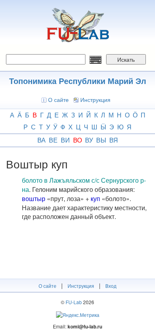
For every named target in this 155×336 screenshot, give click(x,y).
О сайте (58, 100)
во (77, 140)
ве (53, 140)
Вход (110, 285)
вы (101, 140)
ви (65, 140)
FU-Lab (74, 302)
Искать (126, 59)
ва (41, 140)
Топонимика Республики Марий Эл (77, 80)
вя (113, 140)
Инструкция (95, 100)
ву (89, 140)
